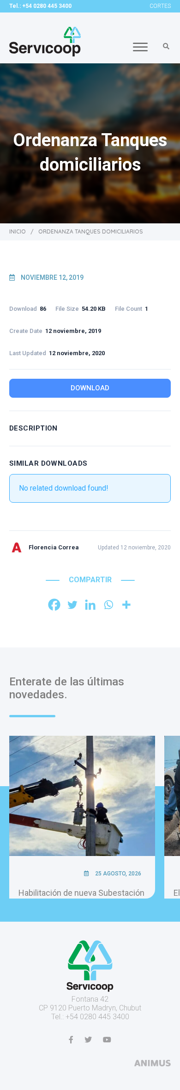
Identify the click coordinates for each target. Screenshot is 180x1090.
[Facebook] (54, 605)
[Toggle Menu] (140, 47)
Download (90, 388)
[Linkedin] (90, 605)
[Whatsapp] (108, 605)
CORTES (160, 6)
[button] (166, 46)
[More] (126, 605)
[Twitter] (72, 605)
